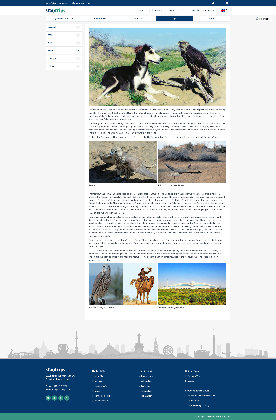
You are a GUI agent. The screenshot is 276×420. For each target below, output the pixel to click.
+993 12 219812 (59, 386)
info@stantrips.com (58, 3)
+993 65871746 (83, 3)
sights (175, 18)
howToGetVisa (101, 18)
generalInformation (64, 18)
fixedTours (138, 18)
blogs (181, 10)
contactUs (194, 10)
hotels (212, 18)
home (140, 10)
